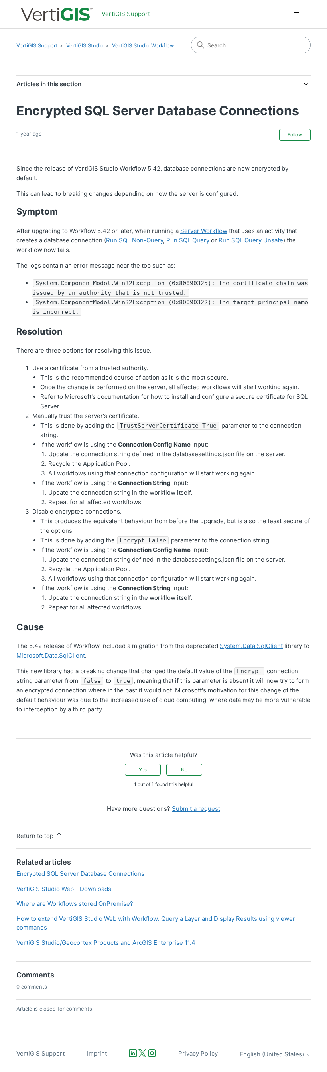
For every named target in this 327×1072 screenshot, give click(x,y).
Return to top (35, 835)
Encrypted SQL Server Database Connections (80, 873)
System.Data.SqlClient (251, 646)
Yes (143, 769)
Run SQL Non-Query (134, 240)
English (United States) (273, 1054)
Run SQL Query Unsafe (251, 240)
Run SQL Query (187, 240)
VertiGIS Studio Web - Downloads (63, 889)
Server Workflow (203, 231)
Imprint (97, 1053)
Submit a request (196, 808)
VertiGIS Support (37, 45)
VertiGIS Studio (85, 45)
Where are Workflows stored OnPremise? (74, 903)
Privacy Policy (198, 1053)
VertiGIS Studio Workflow (143, 45)
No (184, 769)
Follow (295, 135)
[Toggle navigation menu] (296, 14)
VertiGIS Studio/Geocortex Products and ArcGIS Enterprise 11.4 (105, 942)
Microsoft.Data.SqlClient (50, 655)
